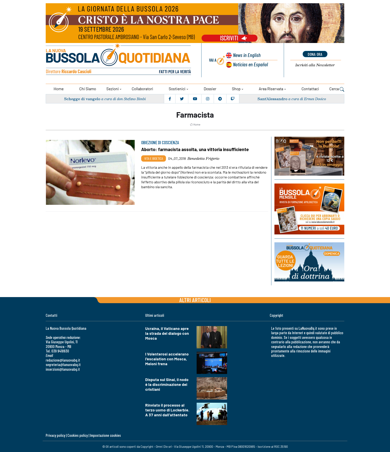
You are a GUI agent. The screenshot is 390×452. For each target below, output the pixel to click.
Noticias (250, 64)
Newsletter (315, 65)
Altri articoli (195, 299)
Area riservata (271, 88)
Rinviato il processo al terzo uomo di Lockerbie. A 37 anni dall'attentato (167, 410)
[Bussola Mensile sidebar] (309, 209)
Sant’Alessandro (272, 99)
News (247, 55)
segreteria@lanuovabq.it (63, 364)
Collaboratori (142, 88)
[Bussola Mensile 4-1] (309, 156)
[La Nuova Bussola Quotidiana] (119, 60)
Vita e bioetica (153, 158)
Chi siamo (87, 88)
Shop (236, 88)
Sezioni (112, 88)
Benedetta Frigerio (203, 158)
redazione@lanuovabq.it (63, 360)
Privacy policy (55, 435)
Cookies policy (77, 435)
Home (59, 88)
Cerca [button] (334, 88)
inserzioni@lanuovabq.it (63, 369)
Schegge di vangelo (82, 99)
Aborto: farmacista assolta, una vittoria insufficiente (195, 149)
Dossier (210, 88)
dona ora (315, 54)
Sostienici (177, 88)
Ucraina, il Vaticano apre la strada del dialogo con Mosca (167, 333)
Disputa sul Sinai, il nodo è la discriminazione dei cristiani (166, 384)
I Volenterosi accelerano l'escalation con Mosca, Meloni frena (167, 359)
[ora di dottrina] (309, 261)
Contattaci (310, 88)
